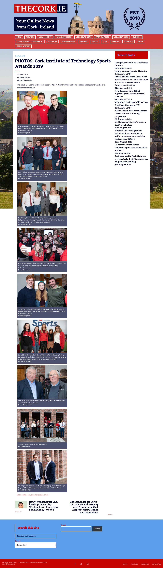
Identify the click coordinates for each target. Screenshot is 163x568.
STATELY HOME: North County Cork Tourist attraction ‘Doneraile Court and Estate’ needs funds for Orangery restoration (131, 81)
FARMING (83, 42)
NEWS (41, 495)
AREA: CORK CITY (45, 37)
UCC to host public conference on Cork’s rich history (130, 123)
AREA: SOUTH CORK (23, 495)
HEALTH (95, 42)
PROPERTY (128, 42)
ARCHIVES (134, 564)
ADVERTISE (145, 564)
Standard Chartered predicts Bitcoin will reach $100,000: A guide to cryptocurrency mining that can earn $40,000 (130, 135)
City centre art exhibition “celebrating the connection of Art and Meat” (131, 147)
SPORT (140, 42)
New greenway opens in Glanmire (131, 71)
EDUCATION (52, 42)
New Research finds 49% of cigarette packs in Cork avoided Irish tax (129, 93)
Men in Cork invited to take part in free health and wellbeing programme (131, 113)
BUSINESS (136, 37)
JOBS (105, 42)
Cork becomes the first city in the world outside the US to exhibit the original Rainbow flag (131, 159)
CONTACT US (156, 564)
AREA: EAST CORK (102, 37)
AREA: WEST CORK (121, 37)
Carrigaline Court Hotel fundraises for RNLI (131, 64)
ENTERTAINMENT (68, 42)
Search (63, 525)
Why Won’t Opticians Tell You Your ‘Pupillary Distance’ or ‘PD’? (131, 104)
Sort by (17, 541)
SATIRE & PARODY (23, 46)
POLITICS (115, 42)
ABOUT (125, 564)
